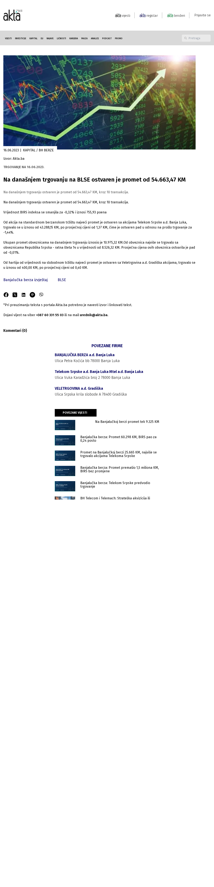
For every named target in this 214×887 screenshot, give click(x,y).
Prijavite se (202, 15)
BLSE (62, 280)
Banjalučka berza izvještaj (25, 280)
